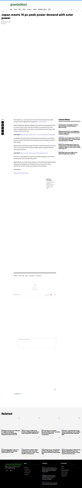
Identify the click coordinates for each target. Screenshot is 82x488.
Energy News (61, 151)
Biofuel (60, 130)
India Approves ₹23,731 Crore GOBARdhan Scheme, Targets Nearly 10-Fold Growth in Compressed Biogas (69, 133)
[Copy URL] (2, 122)
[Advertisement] (50, 4)
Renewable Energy (46, 481)
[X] (2, 128)
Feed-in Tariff (21, 275)
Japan (22, 119)
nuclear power (32, 275)
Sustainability (61, 136)
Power (2, 11)
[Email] (2, 133)
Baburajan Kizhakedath (49, 179)
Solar (59, 123)
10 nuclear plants (42, 121)
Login (55, 294)
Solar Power (38, 275)
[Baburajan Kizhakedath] (30, 223)
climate (43, 466)
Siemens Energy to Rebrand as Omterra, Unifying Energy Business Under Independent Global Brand (30, 432)
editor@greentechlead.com (21, 173)
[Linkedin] (2, 125)
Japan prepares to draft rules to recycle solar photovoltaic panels (37, 134)
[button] (71, 9)
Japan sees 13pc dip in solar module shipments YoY (34, 153)
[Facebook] (2, 131)
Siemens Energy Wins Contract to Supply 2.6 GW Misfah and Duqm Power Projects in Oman (10, 451)
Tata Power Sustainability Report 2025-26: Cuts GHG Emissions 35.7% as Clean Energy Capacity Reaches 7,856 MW (69, 139)
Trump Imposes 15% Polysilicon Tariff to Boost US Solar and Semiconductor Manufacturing (68, 126)
